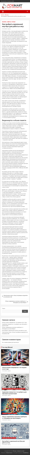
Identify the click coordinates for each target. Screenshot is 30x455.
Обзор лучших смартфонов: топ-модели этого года (14, 322)
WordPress (25, 452)
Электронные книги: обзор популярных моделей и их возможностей (15, 296)
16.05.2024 (4, 370)
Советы (9, 21)
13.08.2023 (4, 420)
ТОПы (14, 364)
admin (9, 28)
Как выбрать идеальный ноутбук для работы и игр (14, 330)
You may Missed (7, 347)
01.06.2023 (4, 28)
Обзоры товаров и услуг (18, 451)
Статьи (13, 21)
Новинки (5, 364)
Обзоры (4, 21)
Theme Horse (9, 452)
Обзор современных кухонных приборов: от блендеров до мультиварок (16, 302)
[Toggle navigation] (3, 11)
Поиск (3, 308)
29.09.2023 (4, 395)
